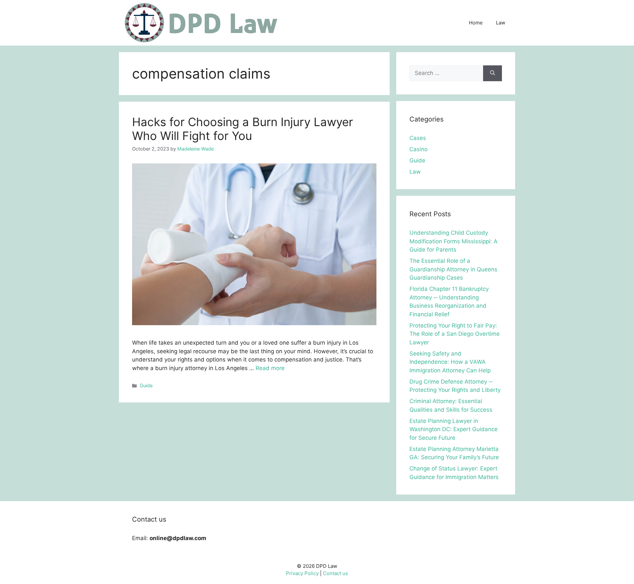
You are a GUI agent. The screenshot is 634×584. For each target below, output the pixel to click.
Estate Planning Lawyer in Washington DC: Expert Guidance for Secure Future (453, 429)
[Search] (492, 73)
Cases (417, 138)
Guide (146, 385)
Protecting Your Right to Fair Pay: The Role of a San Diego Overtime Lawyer (454, 334)
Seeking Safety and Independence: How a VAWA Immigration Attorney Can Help (450, 362)
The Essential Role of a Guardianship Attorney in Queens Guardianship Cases (453, 269)
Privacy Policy (302, 573)
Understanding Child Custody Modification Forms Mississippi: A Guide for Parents (453, 241)
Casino (418, 149)
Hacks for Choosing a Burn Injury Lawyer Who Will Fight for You (242, 129)
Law (500, 22)
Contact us (335, 573)
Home (476, 22)
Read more (270, 368)
